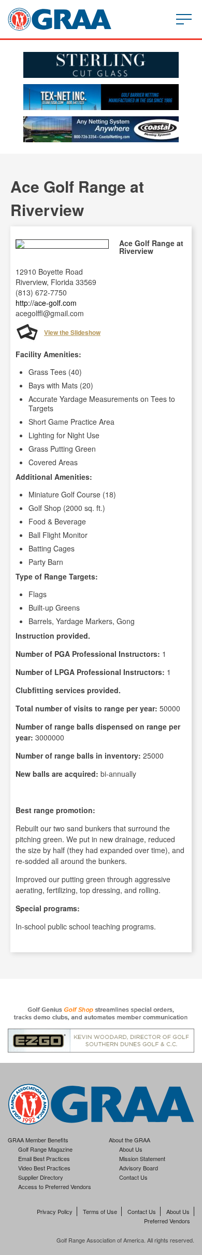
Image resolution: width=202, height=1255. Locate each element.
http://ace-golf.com (46, 303)
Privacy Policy (55, 1211)
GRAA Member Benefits (38, 1140)
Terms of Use (100, 1211)
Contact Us (133, 1177)
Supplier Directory (40, 1177)
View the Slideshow (72, 332)
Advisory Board (138, 1168)
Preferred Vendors (167, 1221)
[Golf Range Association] (59, 19)
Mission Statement (142, 1158)
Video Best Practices (44, 1168)
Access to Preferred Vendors (54, 1186)
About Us (130, 1149)
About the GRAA (129, 1140)
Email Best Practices (44, 1158)
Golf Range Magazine (45, 1149)
